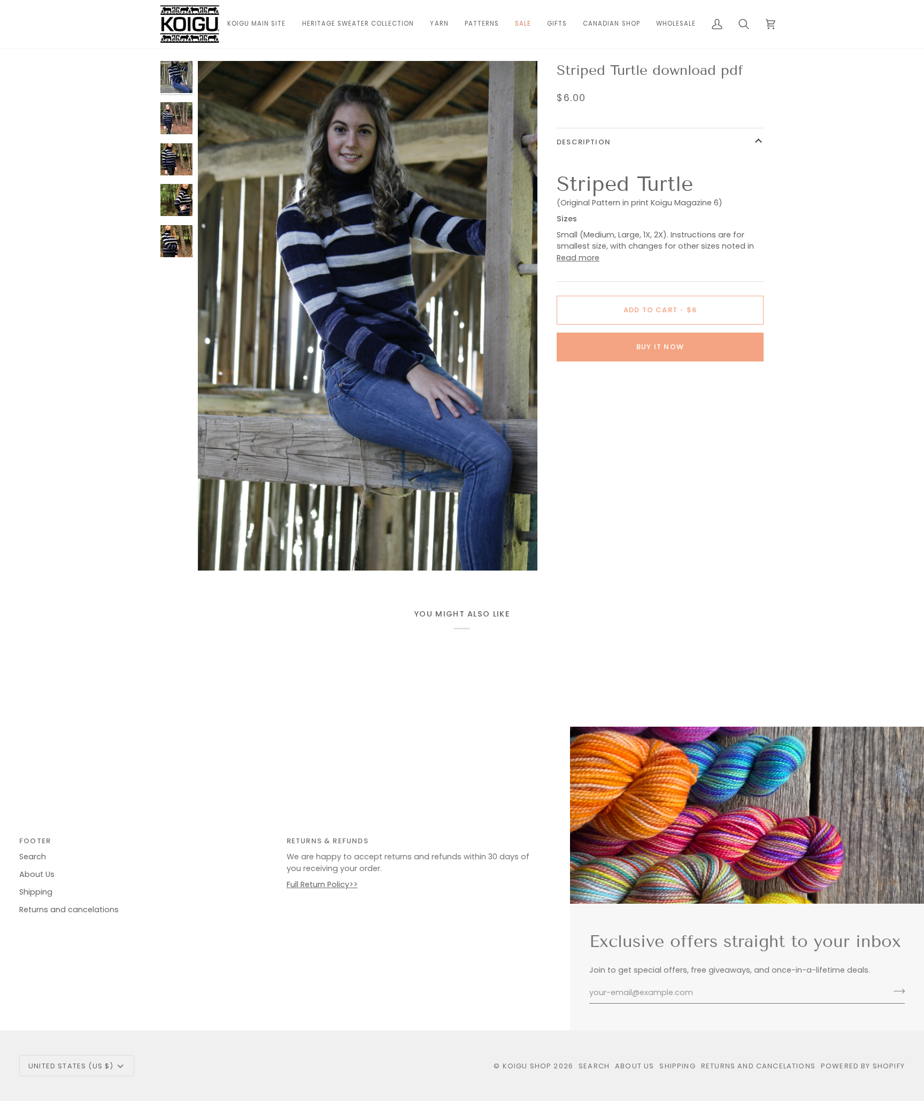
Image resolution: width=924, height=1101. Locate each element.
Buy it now (660, 347)
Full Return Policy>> (322, 884)
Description (584, 142)
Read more (578, 257)
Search (32, 856)
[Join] (896, 991)
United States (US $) (70, 1066)
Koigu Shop (527, 1066)
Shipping (35, 892)
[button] (439, 24)
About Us (37, 874)
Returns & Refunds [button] (327, 841)
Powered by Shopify (863, 1066)
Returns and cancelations (69, 909)
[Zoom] (367, 316)
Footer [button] (35, 841)
